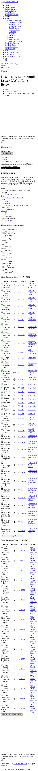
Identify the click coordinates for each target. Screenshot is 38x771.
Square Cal (31, 384)
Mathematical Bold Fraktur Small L (32, 490)
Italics (5, 160)
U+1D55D (22, 481)
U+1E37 (21, 327)
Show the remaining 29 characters (12, 536)
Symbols (12, 35)
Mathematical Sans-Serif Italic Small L (32, 513)
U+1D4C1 (22, 457)
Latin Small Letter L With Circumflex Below (32, 343)
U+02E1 (21, 320)
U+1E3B (21, 335)
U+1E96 (22, 708)
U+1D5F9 (21, 505)
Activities (12, 32)
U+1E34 (22, 590)
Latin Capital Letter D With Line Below (33, 570)
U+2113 (21, 359)
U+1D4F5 (21, 465)
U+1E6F (22, 679)
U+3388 (21, 384)
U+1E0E (22, 570)
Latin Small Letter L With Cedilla (32, 292)
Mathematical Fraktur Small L (32, 472)
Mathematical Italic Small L (32, 442)
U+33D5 (21, 406)
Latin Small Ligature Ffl (32, 424)
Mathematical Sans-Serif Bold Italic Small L (32, 522)
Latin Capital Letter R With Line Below (33, 649)
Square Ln (31, 395)
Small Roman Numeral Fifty (32, 365)
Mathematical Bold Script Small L (32, 465)
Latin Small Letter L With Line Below (32, 335)
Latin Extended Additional (14, 198)
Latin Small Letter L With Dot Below (32, 327)
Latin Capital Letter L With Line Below (33, 609)
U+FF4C (21, 431)
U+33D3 (21, 403)
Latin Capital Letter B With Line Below (33, 550)
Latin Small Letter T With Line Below (33, 678)
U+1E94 (22, 689)
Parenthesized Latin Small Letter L (32, 372)
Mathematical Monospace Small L (32, 531)
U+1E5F (22, 659)
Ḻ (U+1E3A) (9, 220)
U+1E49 (22, 639)
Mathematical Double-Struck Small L (32, 481)
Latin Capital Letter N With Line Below (33, 629)
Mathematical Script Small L (32, 457)
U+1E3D (21, 344)
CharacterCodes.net (20, 764)
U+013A (21, 285)
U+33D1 (21, 395)
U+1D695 (21, 531)
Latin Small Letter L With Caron (32, 299)
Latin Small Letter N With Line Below (33, 639)
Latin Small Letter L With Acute (32, 285)
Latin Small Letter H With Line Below (33, 708)
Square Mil (31, 406)
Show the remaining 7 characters (12, 714)
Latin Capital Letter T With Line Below (33, 669)
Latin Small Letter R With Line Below (33, 659)
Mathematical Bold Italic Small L (32, 449)
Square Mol (31, 410)
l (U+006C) (17, 205)
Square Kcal (32, 388)
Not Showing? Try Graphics (12, 162)
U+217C (21, 365)
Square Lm (31, 392)
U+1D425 (21, 437)
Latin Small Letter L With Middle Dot (32, 306)
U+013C (21, 292)
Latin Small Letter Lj (31, 313)
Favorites (4, 71)
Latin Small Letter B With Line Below (33, 560)
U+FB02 (21, 418)
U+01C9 (21, 314)
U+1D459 (21, 442)
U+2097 (21, 352)
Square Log (31, 399)
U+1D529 (21, 473)
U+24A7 (21, 372)
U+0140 (21, 307)
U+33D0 (21, 392)
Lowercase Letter (11, 91)
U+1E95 (22, 698)
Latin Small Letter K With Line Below (33, 600)
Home (7, 90)
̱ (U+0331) (25, 205)
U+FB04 (21, 425)
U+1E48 (22, 629)
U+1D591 (21, 490)
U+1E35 (22, 600)
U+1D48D (22, 449)
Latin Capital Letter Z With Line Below (33, 688)
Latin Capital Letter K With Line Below (33, 590)
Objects (11, 34)
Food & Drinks (14, 28)
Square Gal (31, 414)
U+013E (21, 299)
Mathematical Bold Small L (32, 437)
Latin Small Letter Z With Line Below (33, 698)
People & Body (14, 24)
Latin (7, 202)
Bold (5, 157)
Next (8, 151)
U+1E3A (22, 610)
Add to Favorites (7, 153)
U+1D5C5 (22, 498)
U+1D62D (22, 513)
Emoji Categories (15, 20)
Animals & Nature (15, 26)
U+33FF (21, 414)
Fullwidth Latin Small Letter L (31, 430)
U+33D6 (21, 410)
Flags (11, 37)
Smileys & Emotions (16, 22)
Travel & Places (14, 30)
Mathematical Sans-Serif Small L (32, 498)
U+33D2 (21, 399)
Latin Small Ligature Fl (31, 418)
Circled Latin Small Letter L (32, 379)
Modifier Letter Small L (32, 320)
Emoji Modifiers (14, 39)
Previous (4, 151)
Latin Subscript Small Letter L (32, 352)
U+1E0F (22, 580)
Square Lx (31, 403)
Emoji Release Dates (16, 41)
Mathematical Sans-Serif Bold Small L (32, 505)
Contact (17, 769)
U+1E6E (22, 669)
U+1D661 (21, 522)
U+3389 (21, 388)
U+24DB (21, 379)
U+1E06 (22, 550)
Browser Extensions (7, 769)
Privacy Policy (25, 769)
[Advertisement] (19, 117)
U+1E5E (22, 649)
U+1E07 (22, 560)
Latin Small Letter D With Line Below (33, 580)
